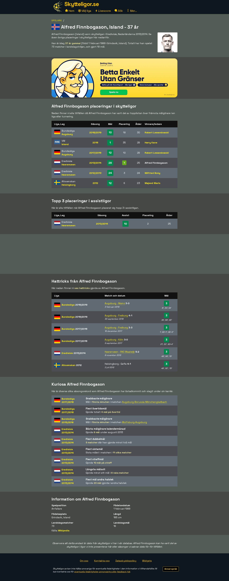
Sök (120, 11)
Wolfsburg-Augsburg (134, 422)
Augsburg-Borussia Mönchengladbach (144, 401)
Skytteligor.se (82, 4)
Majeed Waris (152, 183)
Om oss (84, 560)
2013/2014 (95, 162)
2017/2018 (95, 152)
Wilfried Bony (152, 173)
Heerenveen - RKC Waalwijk (120, 351)
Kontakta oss (102, 560)
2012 (95, 183)
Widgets (147, 560)
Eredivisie (74, 353)
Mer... (133, 11)
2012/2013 (95, 173)
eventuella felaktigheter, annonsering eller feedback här (102, 571)
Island (65, 144)
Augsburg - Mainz (115, 303)
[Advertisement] (114, 253)
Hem (71, 11)
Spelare (57, 20)
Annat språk (170, 568)
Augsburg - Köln (114, 339)
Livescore (104, 11)
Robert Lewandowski (157, 132)
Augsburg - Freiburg (116, 315)
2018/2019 (95, 132)
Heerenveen (68, 164)
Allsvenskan (72, 365)
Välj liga (86, 11)
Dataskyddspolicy (125, 560)
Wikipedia (63, 530)
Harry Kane (151, 142)
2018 (95, 142)
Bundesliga (74, 304)
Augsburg (67, 134)
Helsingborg (69, 184)
